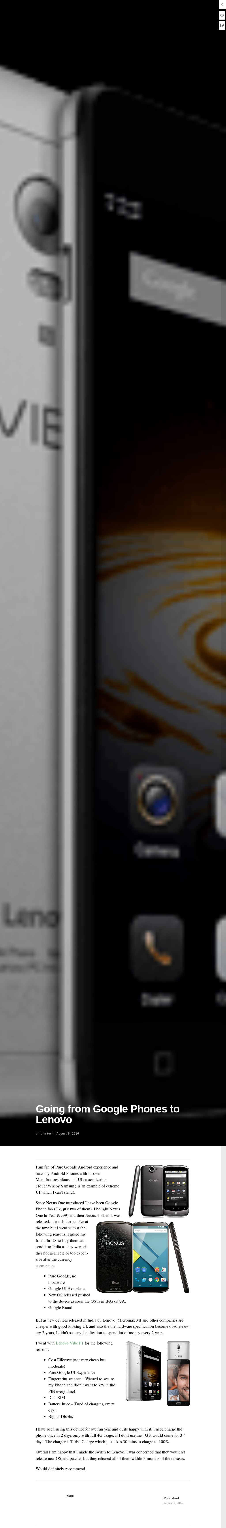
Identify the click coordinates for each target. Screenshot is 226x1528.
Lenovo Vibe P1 (70, 1343)
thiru (39, 1133)
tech (50, 1133)
